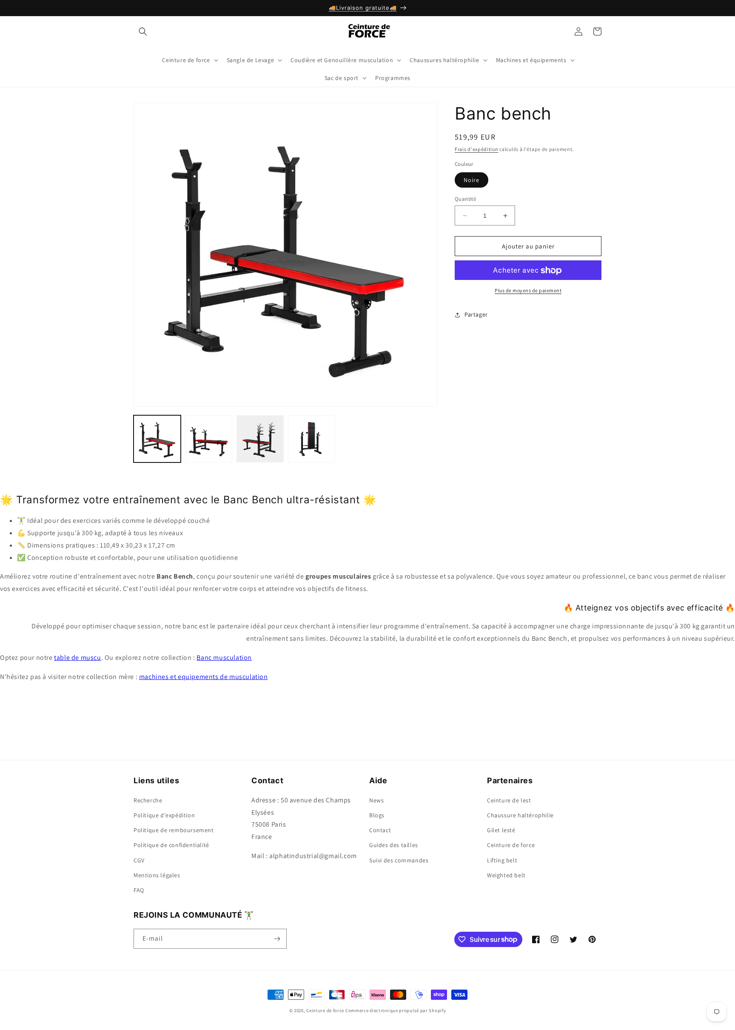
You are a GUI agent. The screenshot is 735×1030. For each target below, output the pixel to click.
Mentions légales (157, 875)
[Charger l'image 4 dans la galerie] (311, 438)
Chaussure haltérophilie (520, 815)
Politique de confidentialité (171, 844)
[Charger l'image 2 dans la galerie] (208, 438)
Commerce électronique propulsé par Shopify (395, 1010)
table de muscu (77, 657)
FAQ (139, 889)
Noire (471, 180)
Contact (380, 829)
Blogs (377, 815)
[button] (143, 31)
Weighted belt (506, 875)
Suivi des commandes (398, 860)
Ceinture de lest (509, 800)
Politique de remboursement (174, 829)
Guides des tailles (393, 844)
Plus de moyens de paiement (528, 291)
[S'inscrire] (277, 939)
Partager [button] (476, 314)
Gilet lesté (501, 829)
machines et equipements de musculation (203, 676)
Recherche (148, 800)
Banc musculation (224, 657)
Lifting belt (502, 860)
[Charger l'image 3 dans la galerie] (260, 438)
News (376, 800)
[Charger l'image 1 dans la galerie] (157, 438)
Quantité (465, 199)
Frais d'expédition (477, 149)
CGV (139, 860)
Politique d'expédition (164, 815)
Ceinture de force (511, 844)
